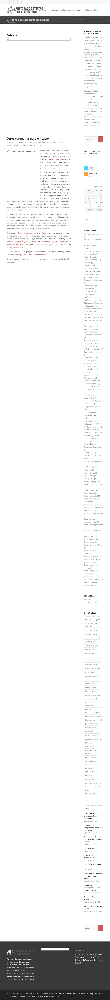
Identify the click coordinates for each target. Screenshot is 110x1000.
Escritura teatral (90, 340)
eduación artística (91, 691)
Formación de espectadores (47, 142)
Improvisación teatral (92, 389)
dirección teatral (91, 676)
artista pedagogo (91, 645)
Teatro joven (89, 542)
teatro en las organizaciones (90, 770)
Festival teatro (90, 360)
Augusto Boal (90, 649)
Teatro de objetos (91, 504)
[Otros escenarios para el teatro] (39, 86)
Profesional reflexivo (92, 461)
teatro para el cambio (93, 783)
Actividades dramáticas (93, 239)
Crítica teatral (89, 285)
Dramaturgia (89, 332)
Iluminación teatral (91, 386)
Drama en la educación (93, 320)
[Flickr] (19, 2)
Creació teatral (90, 268)
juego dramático (91, 724)
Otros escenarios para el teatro (28, 138)
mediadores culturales (93, 739)
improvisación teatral (93, 716)
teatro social (89, 787)
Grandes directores (92, 380)
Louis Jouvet (89, 412)
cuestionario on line (92, 668)
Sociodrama (89, 493)
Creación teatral (90, 274)
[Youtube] (15, 2)
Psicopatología (90, 478)
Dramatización (90, 329)
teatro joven (89, 779)
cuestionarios (90, 672)
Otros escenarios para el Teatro (32, 233)
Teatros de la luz (91, 582)
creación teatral (91, 664)
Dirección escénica (91, 314)
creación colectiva (91, 661)
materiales (89, 731)
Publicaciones (62, 142)
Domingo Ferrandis (23, 254)
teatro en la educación (93, 765)
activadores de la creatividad (91, 624)
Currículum (88, 294)
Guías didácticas (91, 383)
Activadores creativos (93, 234)
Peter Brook (89, 747)
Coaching (88, 262)
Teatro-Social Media (92, 579)
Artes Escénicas (90, 251)
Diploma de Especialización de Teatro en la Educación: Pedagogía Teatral (89, 960)
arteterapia (89, 642)
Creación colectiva (91, 271)
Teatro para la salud (92, 556)
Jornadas (87, 404)
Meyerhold (89, 743)
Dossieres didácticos (92, 317)
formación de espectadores (90, 704)
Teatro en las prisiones (93, 524)
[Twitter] (11, 2)
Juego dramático (90, 406)
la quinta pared (90, 728)
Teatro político (90, 562)
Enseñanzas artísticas (93, 334)
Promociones (89, 473)
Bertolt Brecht (90, 653)
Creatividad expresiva (93, 280)
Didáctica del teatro (92, 300)
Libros (86, 409)
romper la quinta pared (91, 752)
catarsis (88, 657)
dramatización (90, 687)
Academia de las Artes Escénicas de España (93, 618)
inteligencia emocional (93, 720)
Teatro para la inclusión (93, 545)
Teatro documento (91, 510)
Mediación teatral (91, 432)
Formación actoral (91, 363)
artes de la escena (91, 638)
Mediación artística (91, 427)
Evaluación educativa (92, 352)
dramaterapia (90, 684)
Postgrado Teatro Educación (33, 145)
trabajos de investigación (90, 792)
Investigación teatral (92, 401)
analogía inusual (91, 634)
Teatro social (89, 576)
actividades (89, 630)
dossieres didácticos (92, 680)
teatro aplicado (90, 761)
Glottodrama (89, 378)
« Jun (86, 220)
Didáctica (87, 297)
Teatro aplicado (12, 145)
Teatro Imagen (90, 539)
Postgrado (88, 453)
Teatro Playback (90, 559)
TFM (98, 787)
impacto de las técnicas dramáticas (92, 710)
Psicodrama (89, 475)
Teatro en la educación (93, 513)
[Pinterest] (24, 2)
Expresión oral (90, 358)
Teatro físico (89, 536)
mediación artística (92, 735)
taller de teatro (90, 757)
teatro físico (89, 775)
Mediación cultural (91, 429)
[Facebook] (7, 2)
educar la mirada (91, 699)
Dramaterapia (90, 326)
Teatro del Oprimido (92, 507)
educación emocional (93, 695)
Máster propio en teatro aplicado (88, 954)
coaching (96, 657)
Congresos (88, 265)
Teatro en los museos (93, 530)
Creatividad (89, 277)
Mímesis (87, 441)
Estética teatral (90, 343)
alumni (98, 630)
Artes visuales (90, 254)
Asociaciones (89, 257)
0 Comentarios (28, 142)
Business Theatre (91, 260)
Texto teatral (89, 585)
